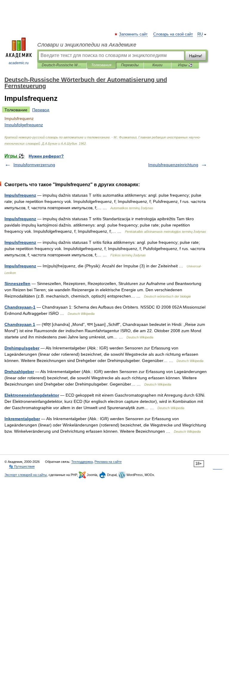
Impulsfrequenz (20, 195)
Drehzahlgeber (19, 371)
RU (200, 34)
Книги (157, 65)
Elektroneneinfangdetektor (31, 395)
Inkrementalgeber (22, 418)
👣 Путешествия (22, 466)
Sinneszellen (17, 283)
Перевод (40, 109)
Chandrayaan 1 (19, 324)
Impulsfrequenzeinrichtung (173, 164)
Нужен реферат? (46, 156)
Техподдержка (82, 461)
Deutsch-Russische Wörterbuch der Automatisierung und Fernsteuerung (62, 65)
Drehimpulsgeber (21, 348)
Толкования (101, 65)
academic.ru (19, 63)
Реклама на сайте (108, 461)
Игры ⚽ (185, 65)
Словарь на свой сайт (173, 34)
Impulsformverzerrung (34, 164)
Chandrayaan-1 (19, 307)
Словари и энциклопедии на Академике (86, 45)
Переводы (130, 65)
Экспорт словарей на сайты (25, 475)
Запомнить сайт (134, 34)
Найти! (195, 55)
